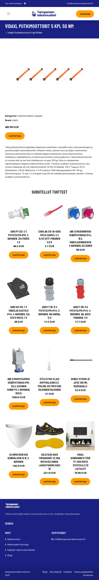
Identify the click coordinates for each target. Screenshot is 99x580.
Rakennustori (13, 539)
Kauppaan (85, 14)
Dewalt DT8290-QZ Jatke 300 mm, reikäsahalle (80, 382)
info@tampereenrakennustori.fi (80, 3)
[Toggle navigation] (8, 13)
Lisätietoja (15, 136)
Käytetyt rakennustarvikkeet (21, 550)
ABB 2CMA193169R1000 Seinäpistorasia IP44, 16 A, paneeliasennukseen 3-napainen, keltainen (80, 238)
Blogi (9, 555)
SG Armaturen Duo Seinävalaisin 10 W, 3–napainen (18, 458)
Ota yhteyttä (55, 571)
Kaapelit (38, 115)
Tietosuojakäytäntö (83, 571)
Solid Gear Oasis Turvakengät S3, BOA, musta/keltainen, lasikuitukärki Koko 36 (49, 461)
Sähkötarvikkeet (25, 115)
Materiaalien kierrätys (18, 544)
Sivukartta (88, 575)
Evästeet (68, 571)
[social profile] (25, 3)
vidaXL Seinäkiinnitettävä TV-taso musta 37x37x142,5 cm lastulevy (80, 461)
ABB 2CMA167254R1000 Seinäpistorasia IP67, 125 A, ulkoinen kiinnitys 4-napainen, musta (18, 386)
